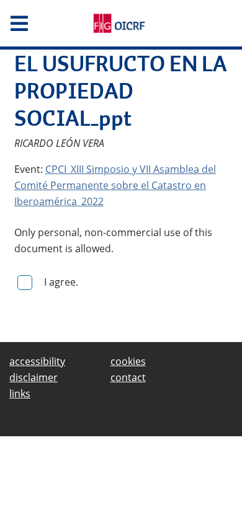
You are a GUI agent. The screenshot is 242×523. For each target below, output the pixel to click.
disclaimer (33, 377)
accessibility (37, 361)
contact (128, 377)
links (19, 393)
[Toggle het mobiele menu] (40, 23)
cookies (128, 361)
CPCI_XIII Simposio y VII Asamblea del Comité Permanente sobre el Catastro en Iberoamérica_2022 (115, 185)
